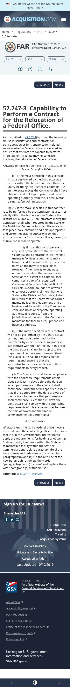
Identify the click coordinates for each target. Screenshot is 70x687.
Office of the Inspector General (26, 627)
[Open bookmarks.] (30, 70)
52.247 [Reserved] (32, 474)
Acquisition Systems (53, 539)
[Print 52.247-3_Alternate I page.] (40, 70)
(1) (14, 208)
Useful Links (58, 525)
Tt (58, 682)
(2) (23, 247)
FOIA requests (15, 614)
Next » (59, 85)
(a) (13, 176)
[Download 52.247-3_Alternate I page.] (49, 70)
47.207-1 (30, 137)
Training (60, 534)
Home (6, 31)
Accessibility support (19, 608)
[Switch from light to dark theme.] (35, 682)
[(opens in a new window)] (12, 586)
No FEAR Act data (17, 621)
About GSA (13, 602)
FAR (39, 31)
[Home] (30, 19)
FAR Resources (56, 530)
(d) (14, 374)
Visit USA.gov (15, 661)
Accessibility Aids (33, 558)
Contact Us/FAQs (35, 546)
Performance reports (19, 633)
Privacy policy (15, 639)
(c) (13, 331)
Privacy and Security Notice (35, 552)
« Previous (43, 85)
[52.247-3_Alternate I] (20, 70)
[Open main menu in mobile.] (63, 19)
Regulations (23, 31)
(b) (9, 208)
